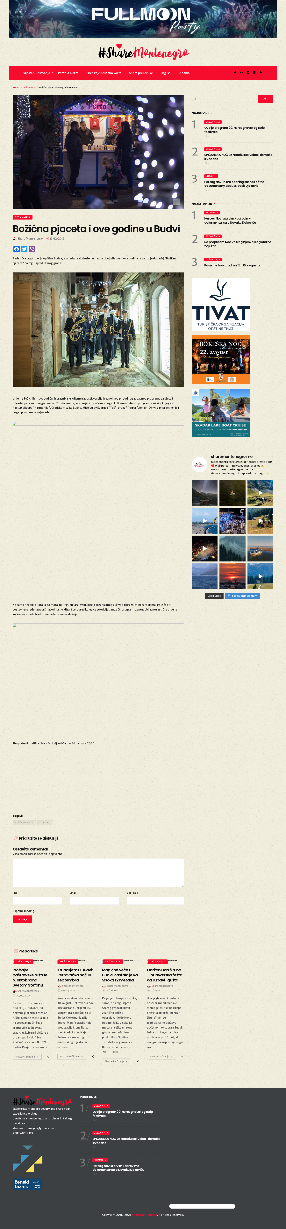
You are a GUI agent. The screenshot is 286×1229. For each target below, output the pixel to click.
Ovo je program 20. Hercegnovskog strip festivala (234, 130)
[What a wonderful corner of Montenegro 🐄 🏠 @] (260, 521)
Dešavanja (29, 87)
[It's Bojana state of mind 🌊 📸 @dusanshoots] (260, 548)
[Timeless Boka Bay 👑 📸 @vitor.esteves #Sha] (232, 493)
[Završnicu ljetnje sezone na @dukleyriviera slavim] (232, 521)
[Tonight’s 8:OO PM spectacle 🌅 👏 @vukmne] (232, 576)
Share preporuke (141, 73)
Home (16, 87)
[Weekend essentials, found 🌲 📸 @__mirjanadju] (232, 548)
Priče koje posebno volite (103, 73)
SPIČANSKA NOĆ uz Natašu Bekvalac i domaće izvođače (238, 157)
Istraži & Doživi (68, 73)
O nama (184, 73)
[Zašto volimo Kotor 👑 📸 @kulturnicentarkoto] (205, 548)
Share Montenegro (144, 1215)
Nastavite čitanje (25, 1056)
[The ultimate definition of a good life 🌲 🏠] (260, 576)
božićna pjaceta (23, 822)
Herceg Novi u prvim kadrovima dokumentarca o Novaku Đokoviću (230, 220)
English (166, 73)
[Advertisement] (98, 779)
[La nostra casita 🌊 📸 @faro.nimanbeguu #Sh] (205, 521)
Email (73, 892)
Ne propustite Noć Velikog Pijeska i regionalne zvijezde (237, 244)
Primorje (212, 212)
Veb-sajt (132, 892)
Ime (15, 892)
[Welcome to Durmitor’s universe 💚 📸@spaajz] (260, 493)
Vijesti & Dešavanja (36, 73)
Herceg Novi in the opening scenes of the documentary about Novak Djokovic (234, 184)
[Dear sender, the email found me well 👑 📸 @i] (205, 576)
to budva (44, 822)
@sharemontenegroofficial (186, 1206)
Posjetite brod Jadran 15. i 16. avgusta (232, 265)
